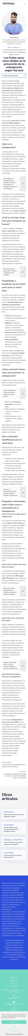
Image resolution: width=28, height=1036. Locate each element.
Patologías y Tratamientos (13, 840)
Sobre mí (13, 980)
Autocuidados (9, 825)
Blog (12, 983)
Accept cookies (14, 1022)
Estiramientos (9, 812)
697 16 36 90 (14, 1010)
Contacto (14, 986)
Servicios (13, 977)
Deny (14, 1026)
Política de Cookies (9, 1034)
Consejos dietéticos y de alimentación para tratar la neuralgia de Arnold (11, 829)
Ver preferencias (14, 1030)
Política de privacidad (18, 1034)
